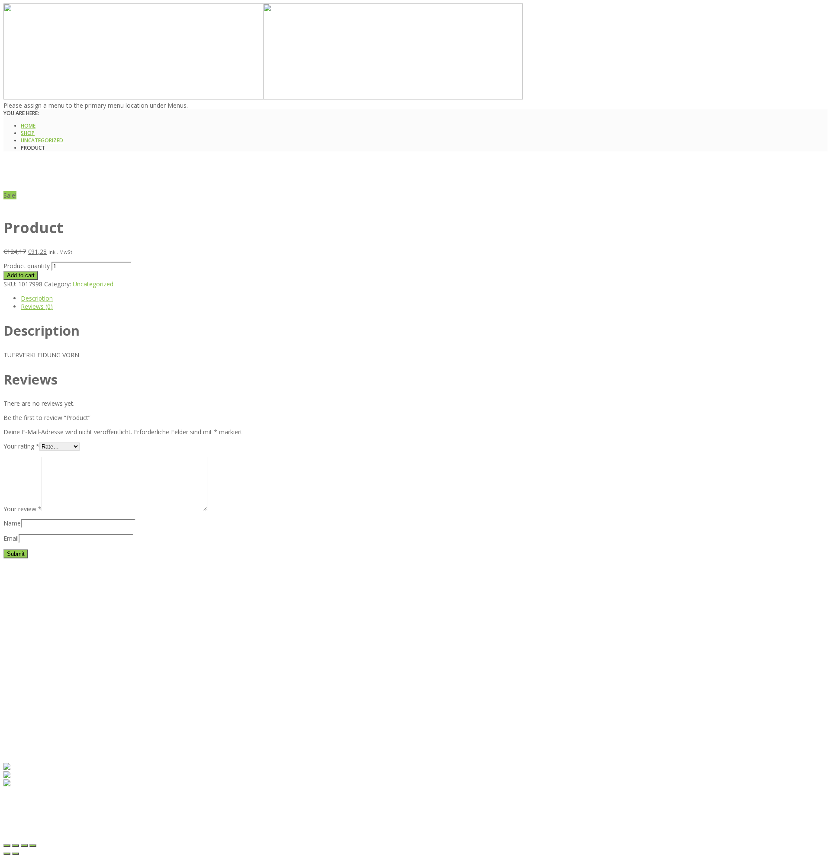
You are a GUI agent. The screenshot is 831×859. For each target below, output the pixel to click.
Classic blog (37, 675)
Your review (22, 509)
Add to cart (21, 275)
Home (28, 125)
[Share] (15, 845)
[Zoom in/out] (32, 845)
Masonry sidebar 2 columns (59, 708)
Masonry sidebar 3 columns (59, 716)
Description (37, 298)
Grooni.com (145, 835)
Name (12, 523)
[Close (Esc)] (6, 845)
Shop (28, 133)
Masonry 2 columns (48, 683)
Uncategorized (42, 140)
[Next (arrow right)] (15, 854)
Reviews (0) (37, 306)
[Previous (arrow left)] (6, 854)
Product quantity (26, 266)
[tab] (272, 298)
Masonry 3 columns (48, 691)
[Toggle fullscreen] (24, 845)
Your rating (21, 446)
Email (11, 538)
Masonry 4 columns (48, 700)
